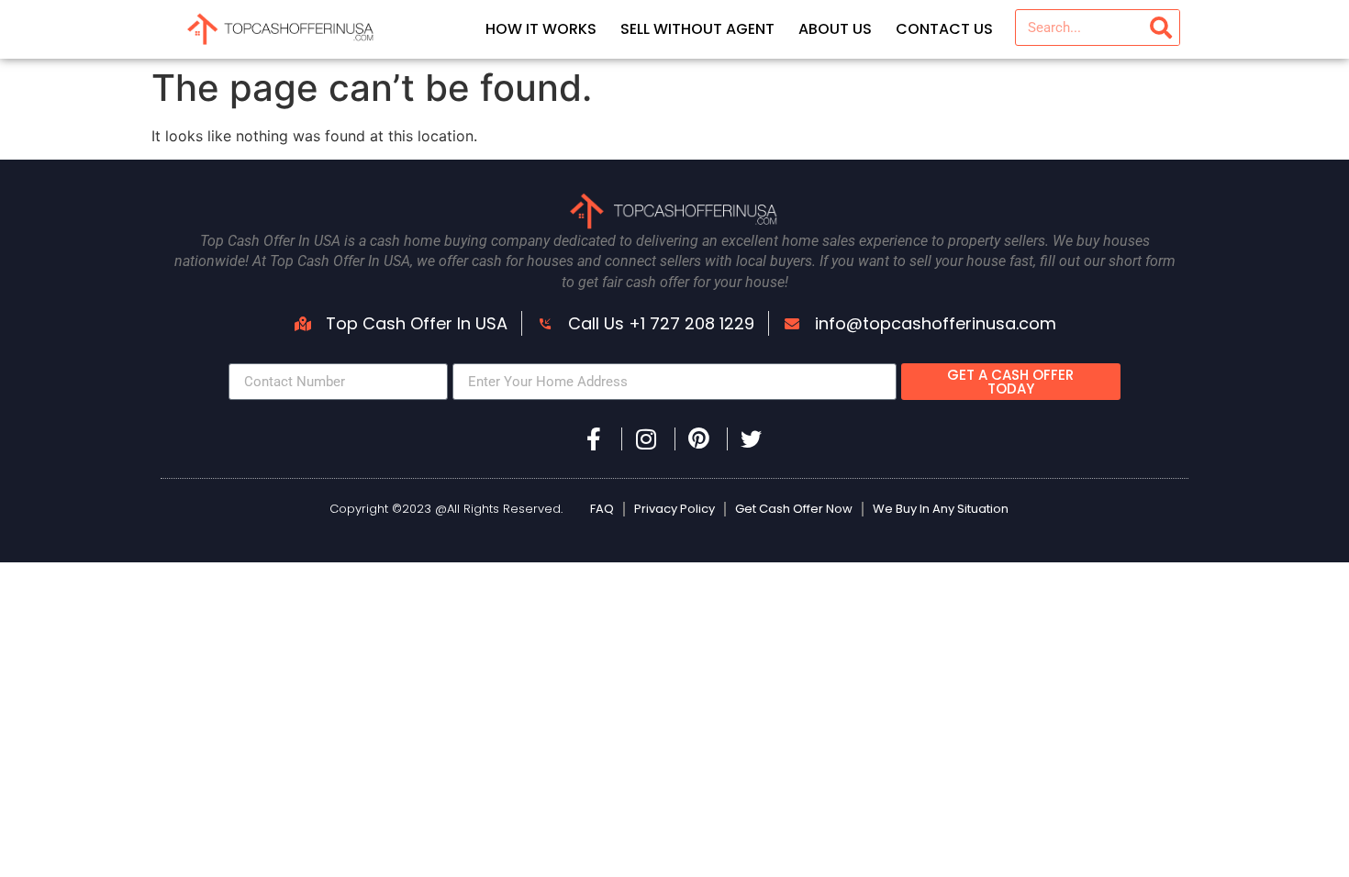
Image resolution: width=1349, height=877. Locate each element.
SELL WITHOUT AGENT (697, 28)
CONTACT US (944, 28)
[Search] (1161, 27)
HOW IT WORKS (540, 28)
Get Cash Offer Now (794, 508)
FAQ (602, 508)
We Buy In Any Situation (941, 508)
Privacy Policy (674, 508)
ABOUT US (835, 28)
